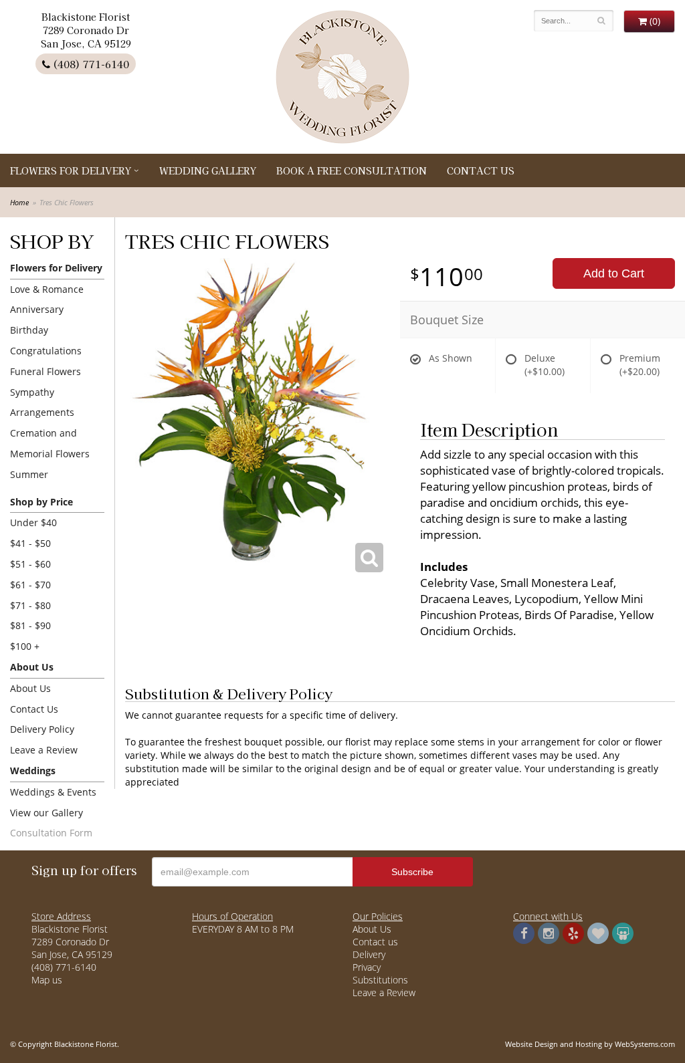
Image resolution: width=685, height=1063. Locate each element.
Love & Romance (47, 289)
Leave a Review (44, 749)
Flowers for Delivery (70, 170)
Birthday (29, 330)
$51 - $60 (30, 564)
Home (19, 202)
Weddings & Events (53, 792)
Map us (46, 979)
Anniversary (37, 309)
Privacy (367, 967)
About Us (30, 688)
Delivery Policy (42, 729)
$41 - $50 (30, 543)
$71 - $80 (30, 605)
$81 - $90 (30, 625)
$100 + (24, 646)
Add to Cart (613, 273)
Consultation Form (51, 832)
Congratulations (46, 350)
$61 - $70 (30, 584)
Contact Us (480, 170)
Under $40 (33, 522)
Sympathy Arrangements (42, 402)
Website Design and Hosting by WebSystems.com (590, 1044)
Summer (29, 474)
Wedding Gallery (207, 170)
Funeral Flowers (45, 371)
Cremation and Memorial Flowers (50, 443)
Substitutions (380, 979)
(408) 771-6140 (89, 64)
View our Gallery (46, 812)
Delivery (369, 954)
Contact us (375, 941)
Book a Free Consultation (351, 170)
